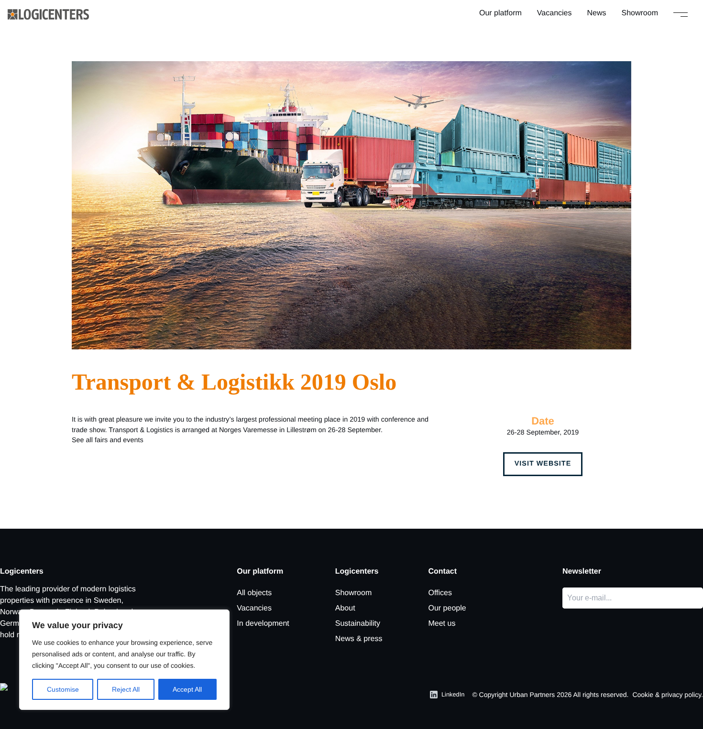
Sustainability (357, 624)
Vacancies (554, 13)
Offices (440, 593)
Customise (63, 689)
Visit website (543, 464)
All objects (254, 593)
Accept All (187, 689)
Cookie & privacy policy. (667, 694)
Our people (447, 608)
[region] (124, 659)
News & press (359, 639)
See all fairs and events (107, 440)
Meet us (441, 624)
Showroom (640, 13)
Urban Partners (532, 694)
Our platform (500, 13)
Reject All (126, 689)
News (596, 13)
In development (263, 624)
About (345, 608)
